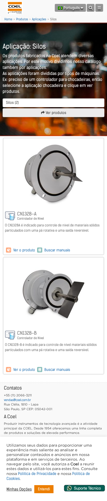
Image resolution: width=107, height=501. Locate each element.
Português (72, 7)
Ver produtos (55, 112)
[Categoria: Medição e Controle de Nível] (10, 216)
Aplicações (39, 19)
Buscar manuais (56, 250)
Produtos (22, 19)
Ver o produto (24, 250)
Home (8, 19)
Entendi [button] (44, 489)
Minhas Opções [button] (19, 489)
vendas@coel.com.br (17, 400)
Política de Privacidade (37, 473)
